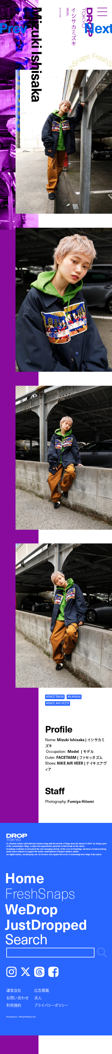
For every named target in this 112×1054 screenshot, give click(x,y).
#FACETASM (55, 697)
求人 (38, 997)
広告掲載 (41, 990)
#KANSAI (74, 697)
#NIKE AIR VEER (57, 703)
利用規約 (13, 1005)
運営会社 (13, 990)
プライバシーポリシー (51, 1005)
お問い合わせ (17, 997)
